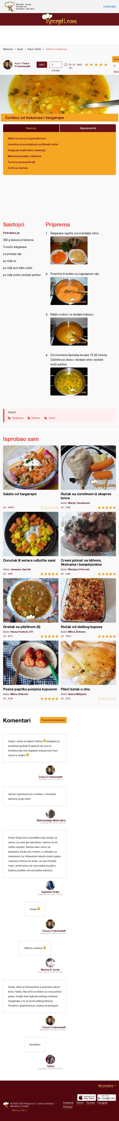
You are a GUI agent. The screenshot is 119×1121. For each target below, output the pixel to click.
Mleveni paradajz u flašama (24, 156)
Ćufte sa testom (18, 167)
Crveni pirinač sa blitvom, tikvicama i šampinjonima (88, 543)
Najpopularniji (88, 128)
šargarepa (17, 417)
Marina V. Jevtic (50, 969)
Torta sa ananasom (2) (21, 161)
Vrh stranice (105, 1085)
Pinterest (68, 1107)
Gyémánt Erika (50, 891)
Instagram (103, 1103)
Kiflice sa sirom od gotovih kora (27, 138)
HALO (23, 1110)
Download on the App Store (86, 1097)
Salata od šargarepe (30, 477)
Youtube (90, 1103)
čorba (51, 417)
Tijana (50, 1066)
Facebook (68, 1103)
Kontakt (25, 1106)
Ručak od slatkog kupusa (88, 608)
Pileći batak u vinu (88, 670)
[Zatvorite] (2, 6)
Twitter (80, 1103)
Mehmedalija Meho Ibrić (51, 820)
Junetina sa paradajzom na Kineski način (33, 144)
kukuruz (36, 417)
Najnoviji (31, 128)
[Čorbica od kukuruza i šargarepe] (79, 250)
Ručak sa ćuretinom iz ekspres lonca (88, 477)
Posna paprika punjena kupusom (30, 670)
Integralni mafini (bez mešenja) (26, 150)
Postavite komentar (53, 720)
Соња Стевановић (22, 65)
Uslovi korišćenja (45, 1103)
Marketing (15, 1106)
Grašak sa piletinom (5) (30, 608)
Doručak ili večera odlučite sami (30, 543)
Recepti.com (59, 19)
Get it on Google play (106, 1097)
